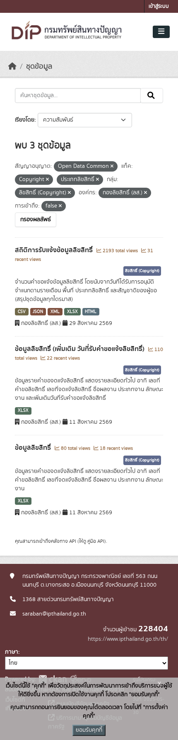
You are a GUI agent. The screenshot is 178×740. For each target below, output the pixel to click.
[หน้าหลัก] (12, 66)
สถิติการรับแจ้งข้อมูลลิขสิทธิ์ (54, 250)
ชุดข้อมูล (39, 66)
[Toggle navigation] (161, 32)
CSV (22, 311)
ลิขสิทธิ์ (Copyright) (142, 271)
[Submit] (151, 95)
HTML (90, 311)
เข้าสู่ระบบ (159, 6)
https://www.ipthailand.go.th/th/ (128, 639)
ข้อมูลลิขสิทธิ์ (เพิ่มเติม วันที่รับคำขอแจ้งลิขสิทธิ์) (80, 349)
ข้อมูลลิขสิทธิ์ (34, 447)
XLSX (72, 311)
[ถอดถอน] (112, 166)
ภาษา (11, 652)
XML (55, 311)
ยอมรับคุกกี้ (89, 730)
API (72, 541)
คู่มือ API (95, 541)
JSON (38, 311)
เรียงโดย (24, 120)
